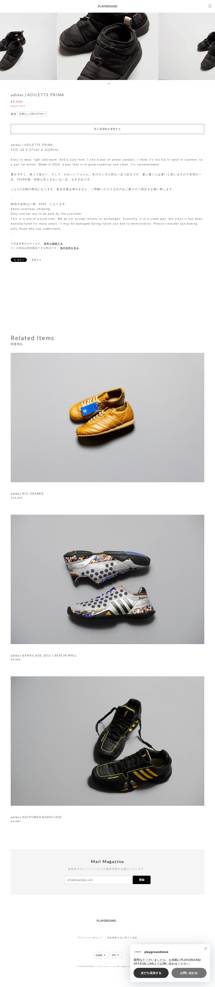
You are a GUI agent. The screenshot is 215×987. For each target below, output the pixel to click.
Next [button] (209, 46)
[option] (107, 46)
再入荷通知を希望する (107, 129)
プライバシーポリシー (90, 937)
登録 (141, 879)
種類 (14, 114)
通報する (36, 260)
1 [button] (106, 83)
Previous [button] (6, 46)
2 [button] (109, 83)
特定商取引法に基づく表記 (122, 937)
